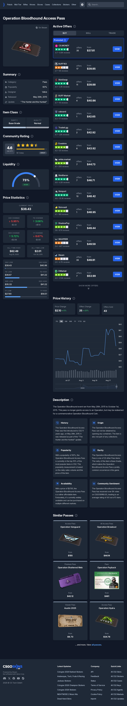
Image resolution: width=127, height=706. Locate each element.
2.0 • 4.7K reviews (62, 262)
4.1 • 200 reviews (62, 166)
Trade (112, 33)
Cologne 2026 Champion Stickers (71, 685)
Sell (88, 33)
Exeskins (62, 143)
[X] (10, 678)
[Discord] (5, 678)
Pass (45, 82)
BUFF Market (64, 95)
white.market (64, 159)
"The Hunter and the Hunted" (34, 102)
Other (74, 4)
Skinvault (62, 207)
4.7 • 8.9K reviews (62, 53)
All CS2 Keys (116, 685)
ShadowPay (63, 223)
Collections (56, 4)
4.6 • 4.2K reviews (62, 182)
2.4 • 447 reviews (62, 246)
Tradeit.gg (63, 127)
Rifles (25, 4)
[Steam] (24, 678)
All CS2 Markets (117, 694)
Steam (61, 255)
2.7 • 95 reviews (61, 71)
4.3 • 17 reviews (61, 119)
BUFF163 (62, 64)
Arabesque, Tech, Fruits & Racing (71, 676)
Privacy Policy (96, 690)
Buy (65, 33)
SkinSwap (63, 79)
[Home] (4, 5)
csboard (62, 111)
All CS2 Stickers (117, 676)
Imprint (93, 699)
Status (93, 681)
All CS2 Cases (116, 681)
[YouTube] (19, 678)
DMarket (62, 271)
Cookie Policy (96, 694)
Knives (32, 4)
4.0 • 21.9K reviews (62, 278)
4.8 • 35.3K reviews (63, 198)
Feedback (95, 676)
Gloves (40, 4)
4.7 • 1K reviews (61, 103)
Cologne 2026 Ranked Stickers (70, 672)
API (92, 672)
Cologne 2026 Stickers (66, 690)
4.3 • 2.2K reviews (62, 87)
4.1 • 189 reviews (61, 214)
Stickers (66, 4)
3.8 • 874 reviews (62, 230)
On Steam (43, 28)
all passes (96, 644)
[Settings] (82, 4)
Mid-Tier (17, 4)
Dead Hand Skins (64, 699)
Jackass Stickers (64, 681)
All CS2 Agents (117, 690)
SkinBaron (63, 175)
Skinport (62, 191)
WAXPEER (63, 239)
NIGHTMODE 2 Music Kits (67, 694)
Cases (47, 4)
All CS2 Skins (116, 672)
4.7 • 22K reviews (62, 135)
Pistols (9, 4)
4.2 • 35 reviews (61, 150)
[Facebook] (15, 678)
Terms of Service (98, 685)
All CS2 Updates (117, 699)
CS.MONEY (64, 45)
